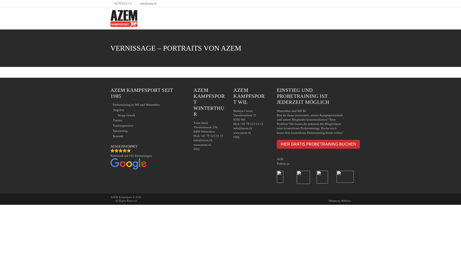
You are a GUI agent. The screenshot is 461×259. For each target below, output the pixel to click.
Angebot (118, 110)
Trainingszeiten (123, 125)
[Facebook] (342, 4)
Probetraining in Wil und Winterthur (136, 104)
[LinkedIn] (345, 4)
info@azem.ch (148, 3)
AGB (280, 159)
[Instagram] (349, 4)
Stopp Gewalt (126, 115)
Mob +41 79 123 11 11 (209, 136)
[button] (147, 157)
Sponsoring (120, 131)
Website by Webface (339, 200)
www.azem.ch (202, 145)
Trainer (117, 120)
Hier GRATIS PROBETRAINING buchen (318, 144)
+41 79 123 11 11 (123, 3)
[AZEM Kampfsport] (123, 18)
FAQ (196, 149)
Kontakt (118, 136)
